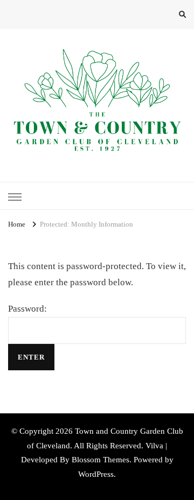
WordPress (96, 474)
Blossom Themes (100, 459)
